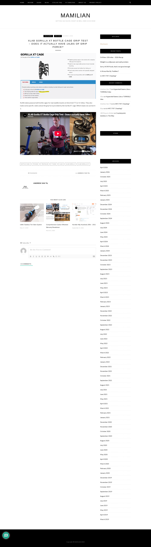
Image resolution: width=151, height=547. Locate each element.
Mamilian (75, 15)
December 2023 (106, 255)
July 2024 (103, 228)
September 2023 (106, 269)
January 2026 (105, 172)
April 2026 (104, 167)
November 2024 (106, 209)
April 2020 (104, 459)
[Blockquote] (47, 256)
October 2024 (105, 214)
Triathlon (44, 164)
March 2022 (104, 353)
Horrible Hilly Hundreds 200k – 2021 (84, 224)
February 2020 (105, 468)
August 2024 (104, 223)
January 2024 (105, 251)
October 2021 (105, 376)
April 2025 (104, 186)
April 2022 (104, 348)
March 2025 (104, 190)
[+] (59, 256)
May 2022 (103, 343)
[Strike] (39, 256)
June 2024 (103, 232)
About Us (82, 2)
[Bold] (30, 256)
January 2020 (105, 473)
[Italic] (33, 256)
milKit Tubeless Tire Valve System (31, 224)
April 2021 (104, 403)
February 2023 (105, 302)
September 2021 (106, 380)
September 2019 (106, 491)
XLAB (61, 164)
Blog (47, 2)
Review (30, 2)
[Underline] (36, 256)
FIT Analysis (70, 2)
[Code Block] (50, 256)
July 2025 (103, 181)
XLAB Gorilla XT (83, 164)
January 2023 (105, 306)
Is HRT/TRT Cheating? (108, 76)
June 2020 (103, 450)
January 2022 (105, 362)
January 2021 (105, 417)
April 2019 (104, 515)
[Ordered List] (42, 256)
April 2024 (104, 241)
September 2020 (106, 436)
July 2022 (103, 334)
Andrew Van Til (83, 173)
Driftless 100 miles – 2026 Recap (111, 57)
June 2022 (103, 339)
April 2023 (104, 292)
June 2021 (103, 394)
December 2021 (106, 366)
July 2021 (103, 390)
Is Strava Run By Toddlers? (109, 71)
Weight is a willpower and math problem (114, 62)
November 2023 (106, 260)
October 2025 (105, 177)
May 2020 (103, 454)
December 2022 (106, 311)
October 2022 (105, 320)
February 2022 (105, 357)
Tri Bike (35, 164)
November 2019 (106, 482)
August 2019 (104, 496)
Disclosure (104, 44)
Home (22, 2)
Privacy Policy (95, 2)
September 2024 (106, 218)
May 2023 (103, 288)
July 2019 (103, 501)
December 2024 (106, 204)
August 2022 (104, 329)
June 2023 (103, 283)
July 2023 (103, 278)
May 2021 (103, 399)
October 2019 (105, 487)
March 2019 (104, 519)
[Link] (53, 256)
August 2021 (104, 385)
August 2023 (104, 274)
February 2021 (105, 413)
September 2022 (106, 325)
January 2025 (105, 200)
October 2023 (105, 265)
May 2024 (103, 237)
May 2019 (103, 510)
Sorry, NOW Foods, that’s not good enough (115, 67)
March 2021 (104, 408)
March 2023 (104, 297)
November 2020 (106, 427)
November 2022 (106, 316)
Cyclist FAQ (57, 2)
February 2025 (105, 195)
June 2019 (103, 505)
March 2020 (104, 464)
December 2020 (106, 422)
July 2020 (103, 445)
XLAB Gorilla (70, 164)
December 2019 (106, 478)
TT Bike (53, 164)
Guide (39, 2)
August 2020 (104, 441)
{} (56, 256)
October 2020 (105, 431)
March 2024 (104, 246)
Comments (32, 173)
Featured (48, 36)
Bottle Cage (25, 164)
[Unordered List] (45, 256)
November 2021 (106, 371)
